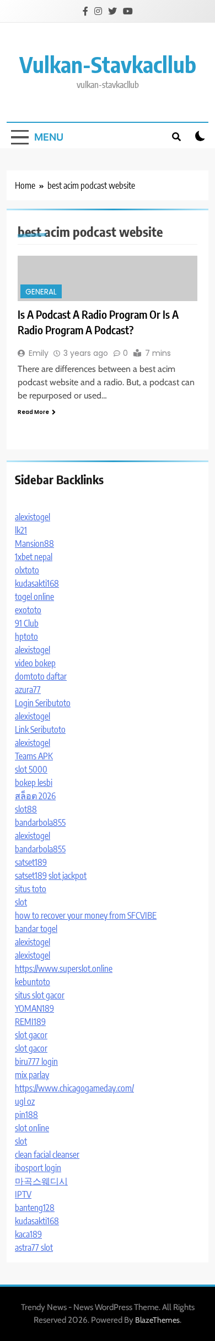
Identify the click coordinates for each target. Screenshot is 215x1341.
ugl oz (25, 1101)
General (41, 292)
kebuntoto (32, 981)
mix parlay (32, 1074)
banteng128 (35, 1207)
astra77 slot (34, 1247)
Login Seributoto (43, 702)
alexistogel (32, 516)
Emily (39, 353)
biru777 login (36, 1061)
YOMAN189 (34, 1008)
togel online (34, 596)
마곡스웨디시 (41, 1181)
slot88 (26, 809)
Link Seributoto (40, 729)
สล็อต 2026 (35, 795)
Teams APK (34, 756)
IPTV (23, 1194)
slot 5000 (31, 769)
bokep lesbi (33, 782)
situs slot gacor (39, 995)
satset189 (31, 862)
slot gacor (31, 1034)
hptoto (26, 636)
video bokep (35, 663)
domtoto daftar (41, 676)
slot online (32, 1127)
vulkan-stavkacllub (107, 64)
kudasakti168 (37, 583)
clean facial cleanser (47, 1154)
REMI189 (30, 1021)
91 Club (27, 623)
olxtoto (27, 570)
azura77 (28, 689)
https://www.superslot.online (63, 968)
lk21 (21, 530)
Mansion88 (34, 543)
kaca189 (28, 1234)
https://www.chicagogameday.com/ (74, 1088)
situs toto (30, 888)
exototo (28, 609)
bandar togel (36, 928)
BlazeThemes (157, 1320)
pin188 (26, 1114)
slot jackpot (68, 875)
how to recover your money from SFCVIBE (86, 915)
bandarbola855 (40, 822)
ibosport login (38, 1167)
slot (21, 902)
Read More (33, 412)
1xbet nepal (33, 556)
